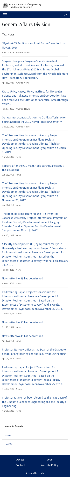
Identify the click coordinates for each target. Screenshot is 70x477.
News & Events (13, 426)
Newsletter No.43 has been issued (22, 278)
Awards (19, 52)
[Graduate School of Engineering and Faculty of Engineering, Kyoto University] (28, 5)
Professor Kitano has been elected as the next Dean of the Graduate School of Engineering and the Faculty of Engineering (34, 401)
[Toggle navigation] (5, 14)
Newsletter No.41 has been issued (22, 336)
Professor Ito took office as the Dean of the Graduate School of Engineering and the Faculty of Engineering (34, 351)
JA (65, 14)
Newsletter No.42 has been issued (22, 322)
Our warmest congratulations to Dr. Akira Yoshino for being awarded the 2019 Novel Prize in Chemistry (34, 119)
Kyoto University (36, 473)
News (27, 52)
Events (9, 443)
